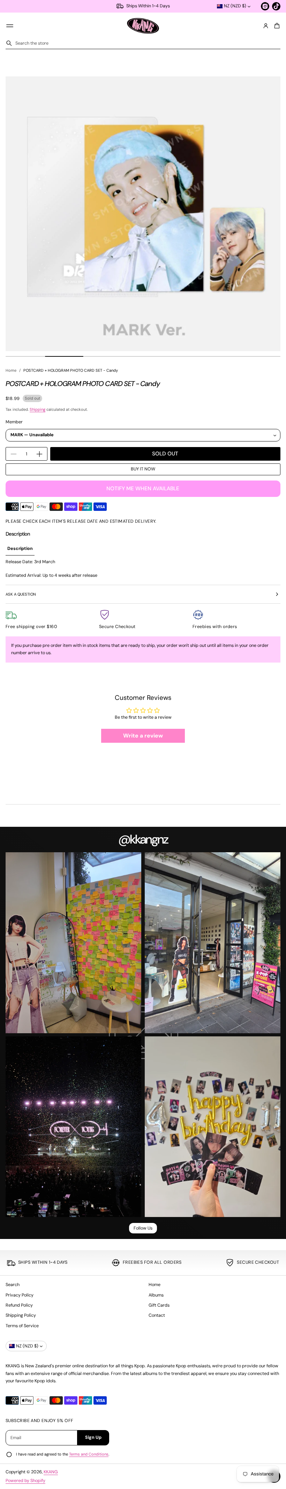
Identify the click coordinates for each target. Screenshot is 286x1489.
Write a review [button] (143, 735)
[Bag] (275, 25)
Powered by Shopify (25, 1480)
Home (11, 370)
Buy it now (143, 469)
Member (14, 422)
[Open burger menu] (10, 26)
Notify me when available (142, 488)
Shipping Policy (21, 1315)
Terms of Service (22, 1326)
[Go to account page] (265, 25)
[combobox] (143, 43)
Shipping (37, 409)
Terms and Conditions (88, 1454)
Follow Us (143, 1228)
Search (13, 1284)
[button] (275, 25)
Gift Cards (159, 1305)
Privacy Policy (19, 1295)
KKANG (51, 1472)
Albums (156, 1295)
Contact (157, 1315)
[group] (20, 548)
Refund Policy (19, 1305)
